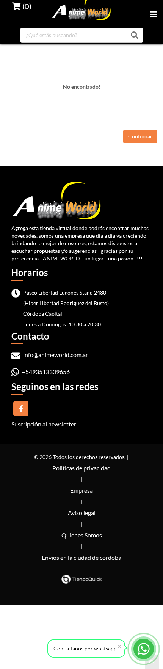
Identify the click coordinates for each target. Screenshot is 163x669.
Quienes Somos (81, 535)
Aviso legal (82, 512)
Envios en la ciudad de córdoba (81, 557)
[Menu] (153, 14)
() (26, 6)
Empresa (81, 490)
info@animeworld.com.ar (55, 354)
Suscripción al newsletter (43, 424)
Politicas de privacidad (81, 468)
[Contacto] (144, 649)
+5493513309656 (45, 371)
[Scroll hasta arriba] (152, 662)
